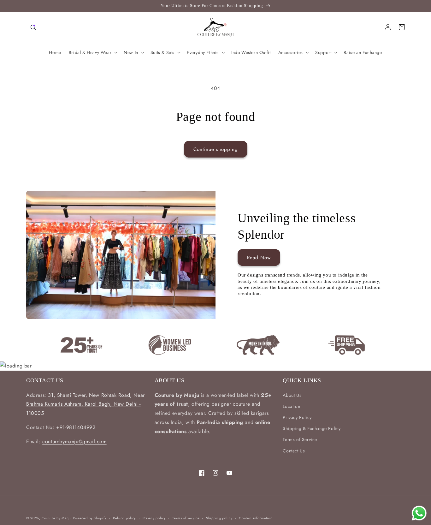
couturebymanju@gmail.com (74, 441)
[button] (33, 27)
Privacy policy (154, 518)
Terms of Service (300, 439)
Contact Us (294, 451)
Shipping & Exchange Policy (312, 428)
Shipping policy (219, 518)
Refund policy (124, 518)
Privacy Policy (297, 417)
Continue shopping (215, 149)
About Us (292, 395)
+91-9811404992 (75, 427)
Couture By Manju (57, 518)
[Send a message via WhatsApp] (419, 513)
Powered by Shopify (90, 518)
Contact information (255, 518)
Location (291, 406)
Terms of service (185, 518)
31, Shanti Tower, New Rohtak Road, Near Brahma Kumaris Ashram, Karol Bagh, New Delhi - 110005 (85, 404)
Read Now (259, 257)
